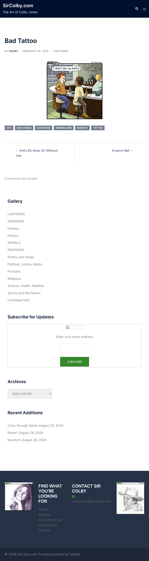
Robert (13, 433)
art (9, 127)
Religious (14, 278)
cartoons (43, 127)
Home (42, 509)
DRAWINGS (16, 221)
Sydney (74, 554)
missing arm (64, 127)
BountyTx (14, 440)
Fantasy (13, 228)
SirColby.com (18, 5)
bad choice (24, 127)
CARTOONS (60, 51)
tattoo (98, 127)
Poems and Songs (21, 257)
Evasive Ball (121, 150)
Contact (44, 530)
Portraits (14, 271)
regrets (82, 127)
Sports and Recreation (24, 293)
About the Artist (50, 520)
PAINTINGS (16, 250)
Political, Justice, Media (25, 264)
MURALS (14, 243)
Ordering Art (47, 525)
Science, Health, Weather (26, 286)
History (13, 236)
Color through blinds (23, 425)
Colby (13, 51)
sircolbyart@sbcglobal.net (91, 501)
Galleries (44, 514)
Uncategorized (18, 300)
